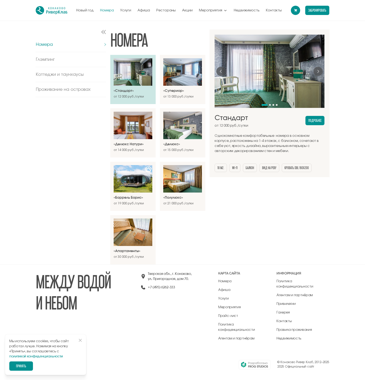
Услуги (125, 10)
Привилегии (286, 303)
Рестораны (166, 10)
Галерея (283, 312)
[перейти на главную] (51, 10)
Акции (187, 10)
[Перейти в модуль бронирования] (295, 10)
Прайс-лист (228, 316)
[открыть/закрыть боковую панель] (103, 32)
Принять (21, 366)
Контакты (274, 10)
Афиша (144, 10)
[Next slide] (318, 71)
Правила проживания (294, 329)
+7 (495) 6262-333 (161, 287)
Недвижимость (247, 10)
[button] (264, 105)
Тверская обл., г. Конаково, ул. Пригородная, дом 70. (170, 276)
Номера (107, 10)
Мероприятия (210, 10)
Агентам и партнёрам (236, 338)
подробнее (314, 120)
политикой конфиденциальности (36, 356)
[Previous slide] (221, 71)
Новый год (85, 10)
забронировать (317, 10)
